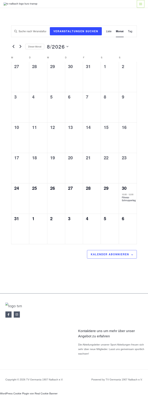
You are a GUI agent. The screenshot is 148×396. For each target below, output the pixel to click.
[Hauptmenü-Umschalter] (141, 4)
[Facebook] (8, 314)
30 (124, 188)
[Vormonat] (13, 46)
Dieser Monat (34, 46)
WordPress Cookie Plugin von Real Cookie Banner (29, 393)
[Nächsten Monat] (20, 46)
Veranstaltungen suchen (75, 31)
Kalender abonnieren (110, 254)
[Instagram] (17, 314)
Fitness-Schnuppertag (129, 199)
